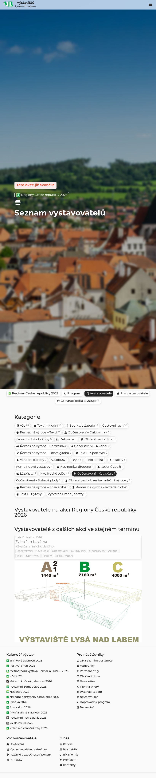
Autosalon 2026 (20, 707)
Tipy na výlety (89, 686)
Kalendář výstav (20, 655)
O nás (64, 738)
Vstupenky (87, 665)
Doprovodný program (95, 702)
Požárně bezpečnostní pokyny (31, 754)
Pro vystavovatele (21, 738)
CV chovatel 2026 (21, 722)
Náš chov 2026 (19, 691)
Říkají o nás (70, 754)
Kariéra (67, 744)
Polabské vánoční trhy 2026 (29, 728)
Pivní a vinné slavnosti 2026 (28, 712)
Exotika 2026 (18, 702)
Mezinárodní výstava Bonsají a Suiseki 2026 (39, 671)
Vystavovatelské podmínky (28, 749)
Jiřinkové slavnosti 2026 (26, 660)
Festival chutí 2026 (22, 665)
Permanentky (89, 671)
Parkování (87, 707)
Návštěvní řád (89, 697)
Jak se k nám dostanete (96, 660)
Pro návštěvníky (90, 655)
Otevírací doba (90, 676)
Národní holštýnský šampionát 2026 (34, 697)
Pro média (70, 749)
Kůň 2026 (16, 676)
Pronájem (69, 759)
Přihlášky (16, 759)
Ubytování (17, 744)
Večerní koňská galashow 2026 (31, 681)
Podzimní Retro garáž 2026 (28, 717)
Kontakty (69, 765)
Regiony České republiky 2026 (44, 194)
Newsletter (87, 681)
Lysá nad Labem (91, 691)
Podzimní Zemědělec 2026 (28, 686)
